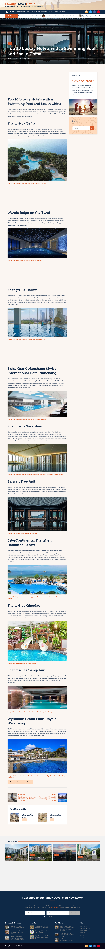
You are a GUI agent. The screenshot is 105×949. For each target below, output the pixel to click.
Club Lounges (36, 11)
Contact (62, 11)
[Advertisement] (22, 82)
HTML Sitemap (83, 936)
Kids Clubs (44, 11)
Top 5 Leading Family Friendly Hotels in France (29, 815)
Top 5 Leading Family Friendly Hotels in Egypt (57, 815)
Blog (56, 11)
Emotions (20, 782)
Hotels (28, 11)
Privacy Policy (57, 916)
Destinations (21, 11)
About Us (12, 11)
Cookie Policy (83, 930)
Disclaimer (82, 932)
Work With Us (83, 934)
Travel (29, 782)
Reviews (51, 11)
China (10, 43)
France (24, 819)
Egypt (52, 819)
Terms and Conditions (85, 928)
